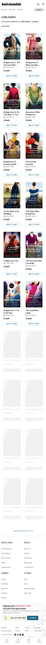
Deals (20, 9)
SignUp (33, 618)
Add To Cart (12, 76)
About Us (27, 549)
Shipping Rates (29, 588)
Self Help (4, 584)
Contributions (29, 567)
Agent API (27, 593)
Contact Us (28, 558)
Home (4, 9)
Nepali (3, 598)
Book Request (6, 549)
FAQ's (26, 584)
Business (4, 588)
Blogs (3, 563)
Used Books (5, 567)
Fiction (3, 579)
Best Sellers (5, 553)
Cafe (25, 579)
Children (4, 593)
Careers (27, 553)
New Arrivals (5, 558)
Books (12, 9)
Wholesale (28, 563)
